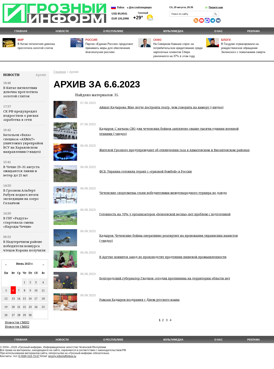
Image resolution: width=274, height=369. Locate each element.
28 (18, 315)
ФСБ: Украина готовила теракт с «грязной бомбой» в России (145, 171)
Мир (21, 39)
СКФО (157, 39)
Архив (41, 74)
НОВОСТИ (62, 31)
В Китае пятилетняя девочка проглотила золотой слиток (20, 92)
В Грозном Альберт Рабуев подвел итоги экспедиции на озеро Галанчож (21, 196)
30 (30, 315)
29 (24, 315)
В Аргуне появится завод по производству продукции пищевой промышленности (162, 257)
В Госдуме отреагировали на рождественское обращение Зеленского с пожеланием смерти (243, 48)
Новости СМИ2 (17, 322)
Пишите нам (216, 7)
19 (5, 307)
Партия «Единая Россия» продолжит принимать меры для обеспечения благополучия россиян (109, 48)
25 (43, 307)
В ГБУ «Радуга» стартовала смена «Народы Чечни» (18, 222)
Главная (20, 31)
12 (5, 298)
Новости (11, 74)
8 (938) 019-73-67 (29, 356)
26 (5, 315)
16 (30, 298)
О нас (218, 31)
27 (13, 315)
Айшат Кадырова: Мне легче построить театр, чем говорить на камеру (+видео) (161, 107)
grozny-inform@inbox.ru (62, 356)
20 (13, 307)
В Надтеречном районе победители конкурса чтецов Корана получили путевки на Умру (24, 247)
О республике (113, 31)
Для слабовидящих (140, 7)
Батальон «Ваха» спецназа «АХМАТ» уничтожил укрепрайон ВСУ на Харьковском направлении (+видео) (23, 143)
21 (18, 307)
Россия (91, 39)
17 (35, 298)
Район (120, 7)
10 (35, 290)
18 (43, 298)
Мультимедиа (173, 31)
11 (43, 290)
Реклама (253, 31)
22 (24, 307)
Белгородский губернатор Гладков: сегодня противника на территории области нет (164, 278)
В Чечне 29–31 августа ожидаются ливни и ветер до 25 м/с (21, 171)
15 (24, 298)
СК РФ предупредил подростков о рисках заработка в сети (21, 115)
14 (18, 298)
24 (35, 307)
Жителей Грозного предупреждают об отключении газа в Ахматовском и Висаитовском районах (174, 150)
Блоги (226, 39)
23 (30, 307)
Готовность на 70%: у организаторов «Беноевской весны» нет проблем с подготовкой (165, 214)
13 (13, 298)
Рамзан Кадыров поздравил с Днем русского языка (139, 300)
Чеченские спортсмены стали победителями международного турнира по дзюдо (163, 193)
